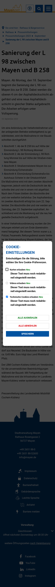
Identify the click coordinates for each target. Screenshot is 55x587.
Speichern (27, 333)
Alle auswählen (27, 317)
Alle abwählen (27, 325)
